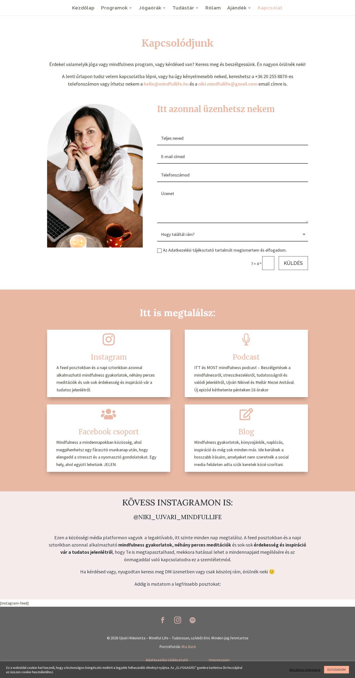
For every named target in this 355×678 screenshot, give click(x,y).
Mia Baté (188, 646)
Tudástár (183, 8)
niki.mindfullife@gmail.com (227, 84)
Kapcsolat (270, 8)
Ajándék (237, 8)
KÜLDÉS (293, 263)
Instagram (109, 357)
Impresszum (219, 659)
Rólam (213, 8)
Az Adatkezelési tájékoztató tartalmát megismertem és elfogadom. (225, 250)
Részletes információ (304, 670)
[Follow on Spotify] (192, 620)
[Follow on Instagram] (177, 620)
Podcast (246, 357)
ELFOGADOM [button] (336, 669)
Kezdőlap (83, 8)
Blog (246, 431)
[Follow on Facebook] (162, 620)
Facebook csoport (108, 431)
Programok (114, 8)
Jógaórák (150, 8)
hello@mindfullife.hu (166, 84)
